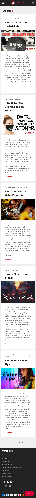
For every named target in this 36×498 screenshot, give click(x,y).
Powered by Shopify (19, 492)
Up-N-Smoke (9, 492)
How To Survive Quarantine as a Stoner (14, 106)
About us (4, 458)
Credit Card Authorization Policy (12, 467)
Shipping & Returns (8, 464)
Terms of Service (7, 473)
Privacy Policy (6, 461)
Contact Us (5, 470)
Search (4, 455)
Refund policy (6, 476)
